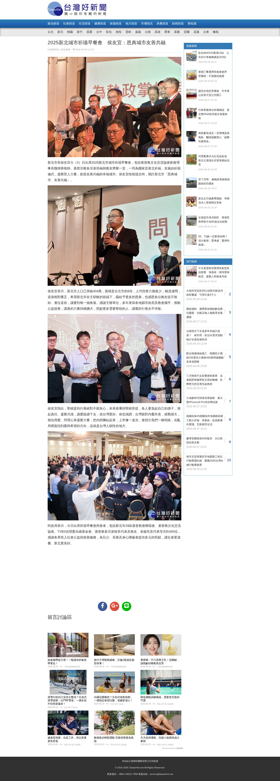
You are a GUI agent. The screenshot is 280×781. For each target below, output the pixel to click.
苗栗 (89, 32)
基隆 (177, 32)
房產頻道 (162, 23)
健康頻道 (100, 23)
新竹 (80, 32)
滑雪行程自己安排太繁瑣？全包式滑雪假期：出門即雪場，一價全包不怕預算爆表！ (67, 700)
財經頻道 (178, 23)
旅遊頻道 (116, 23)
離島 (216, 32)
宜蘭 (187, 32)
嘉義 (138, 32)
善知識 (192, 23)
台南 (148, 32)
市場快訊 (147, 23)
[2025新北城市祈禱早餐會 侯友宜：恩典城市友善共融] (102, 606)
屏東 (167, 32)
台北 (50, 32)
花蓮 (196, 32)
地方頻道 (131, 23)
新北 (60, 32)
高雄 (157, 32)
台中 (99, 32)
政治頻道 (53, 23)
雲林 (128, 32)
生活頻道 (84, 23)
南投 (119, 32)
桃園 (70, 32)
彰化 (109, 32)
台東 (206, 32)
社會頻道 (69, 23)
